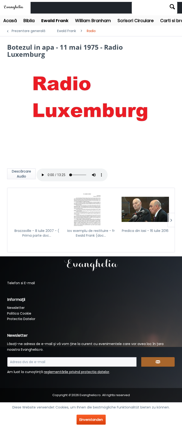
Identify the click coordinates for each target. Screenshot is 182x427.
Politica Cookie (19, 313)
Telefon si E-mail (21, 283)
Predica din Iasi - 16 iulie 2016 (145, 230)
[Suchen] (172, 6)
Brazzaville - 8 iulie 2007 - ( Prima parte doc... (36, 233)
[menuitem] (154, 8)
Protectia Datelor (21, 319)
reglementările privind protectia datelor (76, 371)
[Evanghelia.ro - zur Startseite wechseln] (14, 7)
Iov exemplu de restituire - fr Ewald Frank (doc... (91, 233)
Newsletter (16, 307)
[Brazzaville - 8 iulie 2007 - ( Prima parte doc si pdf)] (37, 209)
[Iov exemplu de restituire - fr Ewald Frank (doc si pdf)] (91, 209)
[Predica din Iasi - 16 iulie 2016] (145, 209)
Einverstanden (91, 419)
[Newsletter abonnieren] (158, 362)
